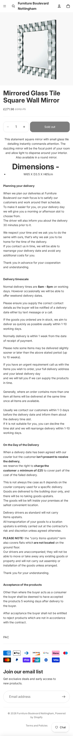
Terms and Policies (36, 725)
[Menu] (4, 6)
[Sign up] (63, 696)
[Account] (59, 6)
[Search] (13, 6)
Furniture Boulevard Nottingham (35, 713)
